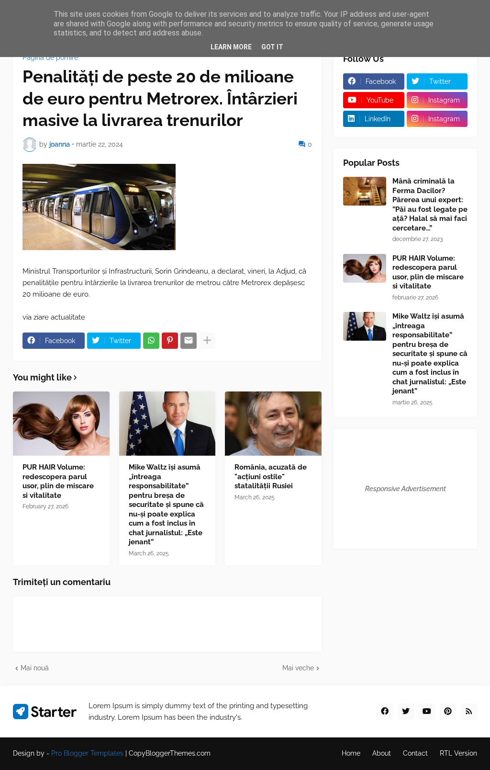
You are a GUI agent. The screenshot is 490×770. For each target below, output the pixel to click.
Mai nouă (35, 668)
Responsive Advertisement (405, 489)
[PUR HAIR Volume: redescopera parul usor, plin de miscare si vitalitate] (61, 423)
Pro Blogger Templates (87, 753)
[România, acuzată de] (273, 423)
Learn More (231, 47)
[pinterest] (448, 711)
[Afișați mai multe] (207, 341)
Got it (272, 47)
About (381, 753)
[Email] (188, 341)
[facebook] (385, 711)
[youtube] (427, 711)
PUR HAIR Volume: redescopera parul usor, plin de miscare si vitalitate (58, 481)
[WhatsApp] (151, 341)
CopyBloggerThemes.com (170, 753)
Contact (415, 753)
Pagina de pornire (50, 57)
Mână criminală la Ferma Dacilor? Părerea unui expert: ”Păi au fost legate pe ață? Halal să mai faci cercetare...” (430, 204)
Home (351, 753)
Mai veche (298, 668)
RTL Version (458, 753)
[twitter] (406, 711)
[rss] (469, 711)
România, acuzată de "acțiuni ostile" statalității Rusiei (270, 476)
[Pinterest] (170, 341)
